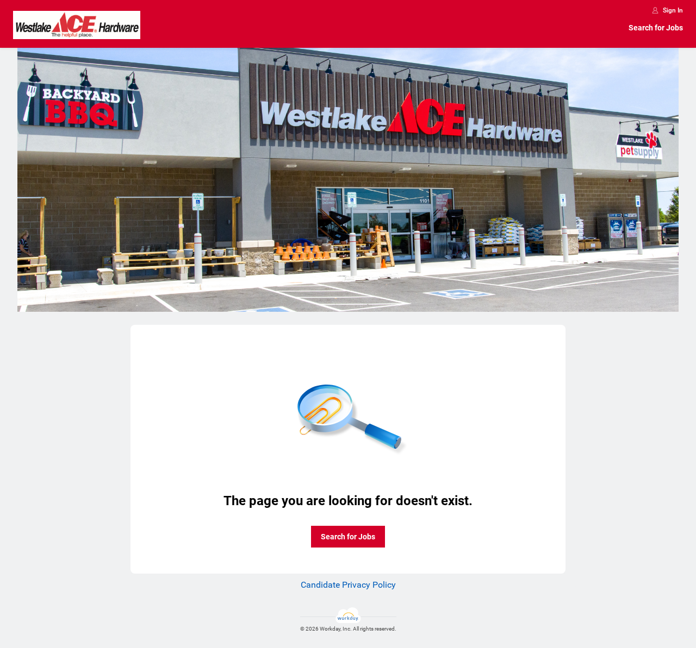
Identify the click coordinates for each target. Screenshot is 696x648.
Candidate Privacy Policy (348, 585)
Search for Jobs (656, 27)
